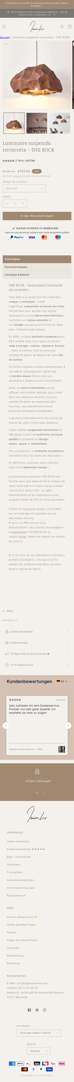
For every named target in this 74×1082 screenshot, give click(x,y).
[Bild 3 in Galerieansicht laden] (59, 123)
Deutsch (35, 1051)
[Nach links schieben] (29, 793)
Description (12, 259)
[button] (4, 26)
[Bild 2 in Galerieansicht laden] (36, 123)
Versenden (13, 947)
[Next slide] (68, 725)
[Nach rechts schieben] (44, 793)
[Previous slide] (6, 725)
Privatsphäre (14, 872)
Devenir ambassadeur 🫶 (22, 916)
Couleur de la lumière (15, 181)
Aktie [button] (10, 610)
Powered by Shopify (45, 1075)
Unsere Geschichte (18, 841)
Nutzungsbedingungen (21, 887)
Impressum (13, 864)
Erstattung (13, 963)
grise (22, 536)
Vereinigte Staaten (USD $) (35, 1032)
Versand (17, 176)
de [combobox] (62, 681)
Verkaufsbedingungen (20, 880)
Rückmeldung (15, 955)
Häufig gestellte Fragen (21, 924)
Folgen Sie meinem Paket (22, 940)
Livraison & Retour (17, 274)
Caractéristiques (16, 267)
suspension (19, 532)
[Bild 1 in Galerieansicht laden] (14, 123)
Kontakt (11, 932)
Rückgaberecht (16, 895)
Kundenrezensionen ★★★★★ (26, 849)
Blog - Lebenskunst (19, 856)
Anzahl (6, 196)
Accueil (5, 37)
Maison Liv (32, 1075)
